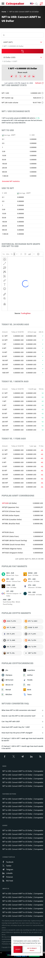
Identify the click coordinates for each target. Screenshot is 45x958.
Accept (18, 949)
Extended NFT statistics (11, 181)
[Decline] (40, 938)
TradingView (25, 313)
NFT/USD (5, 503)
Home (4, 12)
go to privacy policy (32, 949)
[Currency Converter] (41, 4)
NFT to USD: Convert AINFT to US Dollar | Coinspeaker (22, 771)
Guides (4, 825)
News (4, 766)
